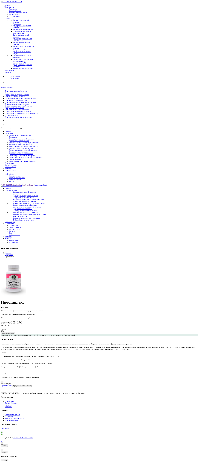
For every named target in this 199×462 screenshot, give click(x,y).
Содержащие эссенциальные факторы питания (23, 60)
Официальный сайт (40, 185)
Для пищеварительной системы (16, 91)
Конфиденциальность (12, 420)
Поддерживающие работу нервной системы (22, 32)
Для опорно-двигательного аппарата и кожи (22, 39)
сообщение (5, 428)
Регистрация (13, 242)
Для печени (17, 24)
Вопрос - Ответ (14, 14)
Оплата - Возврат (15, 11)
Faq (10, 233)
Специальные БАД (19, 63)
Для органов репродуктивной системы (18, 106)
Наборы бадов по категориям (23, 68)
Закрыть (4, 445)
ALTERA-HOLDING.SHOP (23, 438)
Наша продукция (7, 87)
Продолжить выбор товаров (22, 386)
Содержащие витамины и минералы (18, 111)
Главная (7, 5)
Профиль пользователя (17, 178)
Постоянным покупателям (18, 13)
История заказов (15, 179)
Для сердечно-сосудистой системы (17, 95)
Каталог (7, 18)
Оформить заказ (6, 386)
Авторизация (13, 240)
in (1, 441)
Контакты (7, 72)
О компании (13, 9)
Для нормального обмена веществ (17, 110)
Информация (9, 7)
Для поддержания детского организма (18, 117)
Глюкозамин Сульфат (12, 415)
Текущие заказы (14, 176)
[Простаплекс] (13, 297)
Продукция (9, 133)
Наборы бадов (9, 70)
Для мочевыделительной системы (17, 104)
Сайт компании (14, 16)
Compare (12, 231)
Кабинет (8, 238)
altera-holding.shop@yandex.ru (22, 185)
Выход (11, 181)
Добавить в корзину (8, 333)
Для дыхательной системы (22, 50)
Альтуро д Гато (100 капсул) (15, 418)
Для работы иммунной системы (16, 100)
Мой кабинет (9, 174)
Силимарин (9, 416)
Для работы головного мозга (23, 29)
